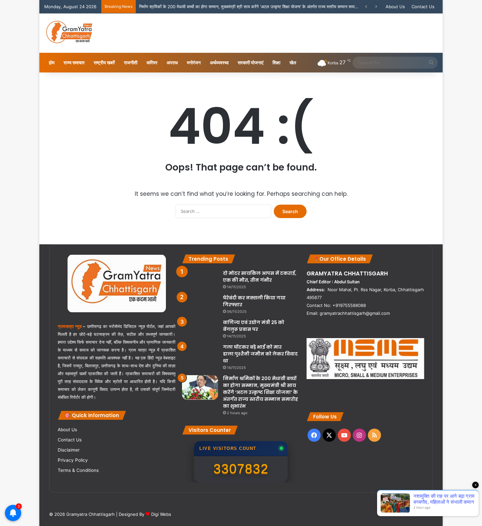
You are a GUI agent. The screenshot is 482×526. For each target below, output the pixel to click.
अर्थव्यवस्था (219, 62)
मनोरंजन (194, 62)
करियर (152, 62)
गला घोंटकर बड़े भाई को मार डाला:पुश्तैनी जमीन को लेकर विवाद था (260, 354)
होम (51, 62)
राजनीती (130, 62)
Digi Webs (161, 514)
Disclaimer (69, 450)
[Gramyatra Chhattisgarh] (69, 33)
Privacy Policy (73, 460)
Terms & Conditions (78, 470)
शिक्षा (276, 62)
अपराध (172, 62)
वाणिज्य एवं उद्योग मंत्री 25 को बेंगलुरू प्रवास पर (253, 326)
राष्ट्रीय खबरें (104, 62)
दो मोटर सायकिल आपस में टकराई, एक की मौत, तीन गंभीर (259, 276)
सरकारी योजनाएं (250, 62)
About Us (395, 6)
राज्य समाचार (74, 62)
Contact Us (423, 6)
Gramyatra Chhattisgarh (90, 514)
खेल (293, 62)
